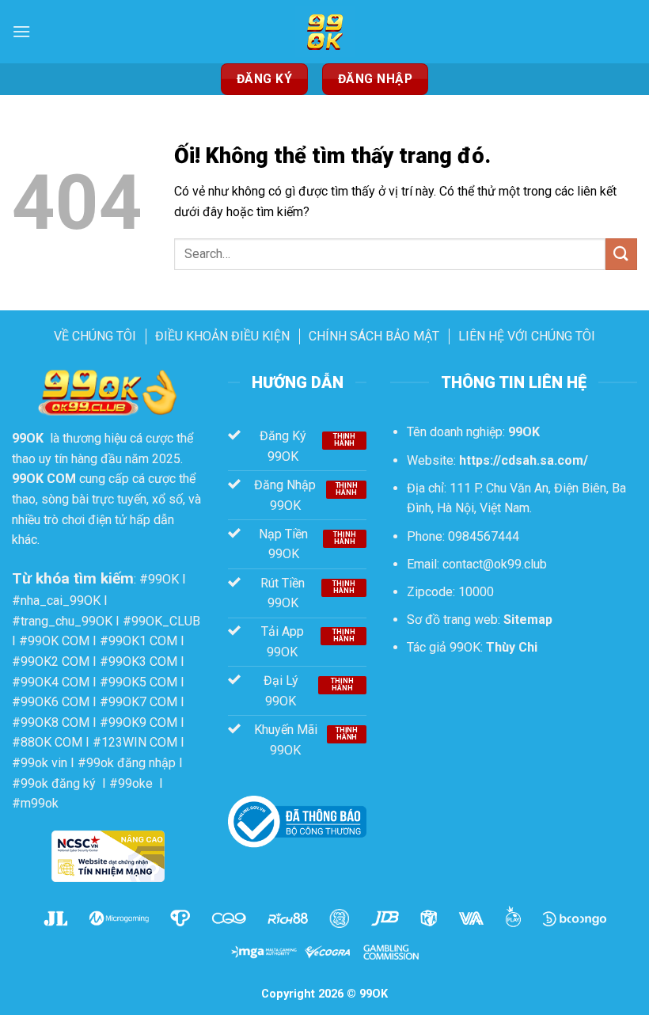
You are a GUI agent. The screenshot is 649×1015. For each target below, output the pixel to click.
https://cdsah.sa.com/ (523, 460)
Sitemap (527, 619)
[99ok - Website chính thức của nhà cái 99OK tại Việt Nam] (324, 31)
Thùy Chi (511, 647)
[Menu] (21, 31)
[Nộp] (621, 253)
